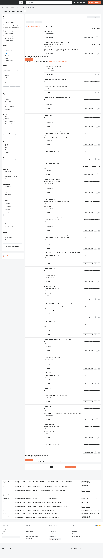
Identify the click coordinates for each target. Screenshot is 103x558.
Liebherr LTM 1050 (6, 517)
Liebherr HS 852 (48, 355)
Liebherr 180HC (48, 373)
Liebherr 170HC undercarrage (52, 149)
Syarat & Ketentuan (29, 529)
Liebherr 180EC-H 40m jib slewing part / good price (57, 339)
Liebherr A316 (47, 64)
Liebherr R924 (6, 498)
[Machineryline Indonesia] (9, 2)
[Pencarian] (27, 3)
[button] (95, 37)
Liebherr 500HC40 (49, 424)
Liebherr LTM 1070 (6, 502)
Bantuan (4, 531)
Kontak (3, 533)
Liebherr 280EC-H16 (49, 268)
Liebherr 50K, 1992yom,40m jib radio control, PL (56, 235)
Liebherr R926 (6, 510)
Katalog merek (28, 538)
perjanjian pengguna (62, 61)
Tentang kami (5, 529)
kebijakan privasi (51, 61)
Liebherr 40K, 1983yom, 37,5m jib (53, 131)
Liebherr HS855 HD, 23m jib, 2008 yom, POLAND (57, 97)
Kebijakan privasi (29, 531)
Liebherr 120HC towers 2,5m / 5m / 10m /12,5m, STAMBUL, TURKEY (62, 253)
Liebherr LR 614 (48, 26)
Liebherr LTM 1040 (6, 506)
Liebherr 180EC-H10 (49, 199)
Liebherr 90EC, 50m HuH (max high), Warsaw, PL (57, 217)
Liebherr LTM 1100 (6, 482)
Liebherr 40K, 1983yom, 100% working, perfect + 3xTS (58, 303)
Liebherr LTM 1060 (6, 495)
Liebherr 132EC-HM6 (49, 321)
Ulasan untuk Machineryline (31, 536)
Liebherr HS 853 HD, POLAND (52, 179)
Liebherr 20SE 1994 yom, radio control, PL (55, 79)
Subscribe (29, 59)
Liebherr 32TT (47, 388)
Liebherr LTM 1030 (6, 490)
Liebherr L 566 (6, 486)
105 (62, 467)
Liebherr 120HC (48, 115)
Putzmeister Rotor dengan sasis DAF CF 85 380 (56, 42)
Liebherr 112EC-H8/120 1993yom (52, 163)
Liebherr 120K (48, 406)
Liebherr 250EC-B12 (49, 286)
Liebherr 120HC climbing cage (52, 442)
